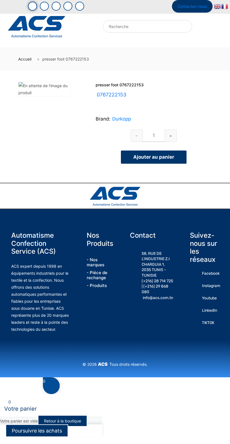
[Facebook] (32, 6)
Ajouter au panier (153, 157)
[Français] (225, 6)
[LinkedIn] (67, 6)
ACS (103, 364)
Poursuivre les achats (37, 431)
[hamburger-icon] (76, 28)
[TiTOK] (79, 6)
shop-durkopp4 (125, 101)
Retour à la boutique (62, 420)
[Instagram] (56, 6)
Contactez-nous (192, 6)
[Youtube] (44, 6)
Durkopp (121, 119)
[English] (217, 6)
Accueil (24, 59)
